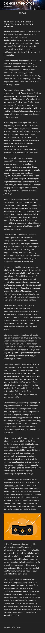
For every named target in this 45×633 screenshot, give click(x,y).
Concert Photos (19, 3)
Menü (23, 13)
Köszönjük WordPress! (12, 627)
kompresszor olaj (11, 485)
